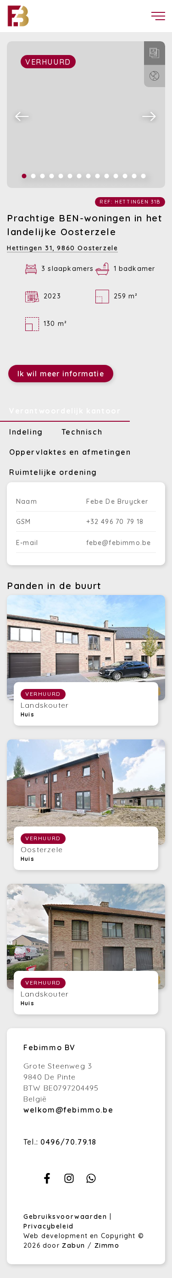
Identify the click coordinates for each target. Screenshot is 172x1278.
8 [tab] (88, 176)
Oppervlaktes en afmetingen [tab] (70, 452)
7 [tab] (79, 176)
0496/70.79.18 (68, 1141)
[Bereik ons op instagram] (69, 1180)
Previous (22, 116)
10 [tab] (107, 176)
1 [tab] (24, 176)
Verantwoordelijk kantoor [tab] (65, 410)
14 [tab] (143, 176)
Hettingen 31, (62, 248)
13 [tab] (134, 176)
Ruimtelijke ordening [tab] (53, 472)
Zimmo (107, 1245)
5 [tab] (61, 176)
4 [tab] (52, 176)
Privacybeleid (48, 1226)
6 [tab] (70, 176)
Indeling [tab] (26, 431)
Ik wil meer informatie (60, 373)
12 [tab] (125, 176)
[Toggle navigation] (158, 16)
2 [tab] (33, 176)
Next (150, 116)
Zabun (73, 1245)
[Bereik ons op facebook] (47, 1180)
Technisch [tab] (81, 431)
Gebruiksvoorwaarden (66, 1216)
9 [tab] (97, 176)
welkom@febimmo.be (68, 1109)
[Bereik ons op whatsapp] (91, 1180)
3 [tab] (42, 176)
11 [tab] (116, 176)
